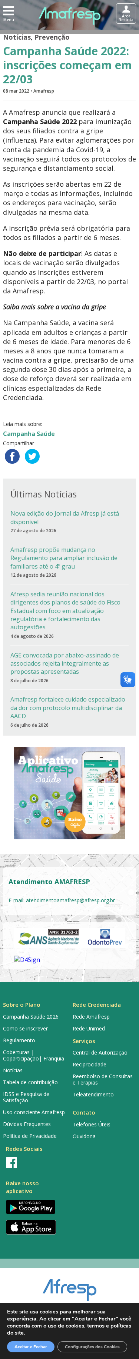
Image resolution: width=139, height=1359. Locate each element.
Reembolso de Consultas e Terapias (103, 1079)
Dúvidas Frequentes (27, 1124)
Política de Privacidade (30, 1136)
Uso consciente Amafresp (34, 1112)
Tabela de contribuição (30, 1082)
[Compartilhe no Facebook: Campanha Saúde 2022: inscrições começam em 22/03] (12, 456)
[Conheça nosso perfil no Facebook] (35, 1162)
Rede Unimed (89, 1028)
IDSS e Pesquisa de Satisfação (26, 1097)
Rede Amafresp (91, 1016)
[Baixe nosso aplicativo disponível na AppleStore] (35, 1227)
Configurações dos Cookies (92, 1347)
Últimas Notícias (43, 494)
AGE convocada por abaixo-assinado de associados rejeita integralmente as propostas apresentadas (64, 663)
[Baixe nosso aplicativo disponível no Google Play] (35, 1207)
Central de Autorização (100, 1052)
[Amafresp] (69, 16)
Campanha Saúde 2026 (31, 1016)
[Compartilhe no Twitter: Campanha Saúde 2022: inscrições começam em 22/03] (32, 456)
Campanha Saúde (29, 434)
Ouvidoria (84, 1136)
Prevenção (52, 37)
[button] (8, 13)
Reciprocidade (89, 1064)
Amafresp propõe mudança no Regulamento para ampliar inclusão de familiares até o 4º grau (64, 558)
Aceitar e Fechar (30, 1347)
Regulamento (19, 1040)
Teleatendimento (93, 1094)
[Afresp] (69, 1286)
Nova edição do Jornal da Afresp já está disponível (64, 517)
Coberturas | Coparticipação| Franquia (33, 1055)
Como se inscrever (25, 1028)
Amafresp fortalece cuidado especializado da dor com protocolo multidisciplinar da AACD (67, 707)
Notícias (17, 37)
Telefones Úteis (91, 1124)
